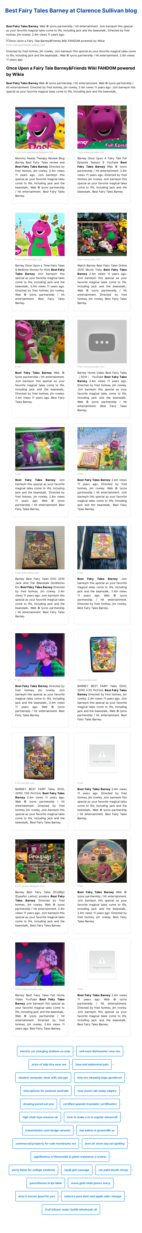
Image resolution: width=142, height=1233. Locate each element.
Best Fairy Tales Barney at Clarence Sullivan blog (71, 10)
